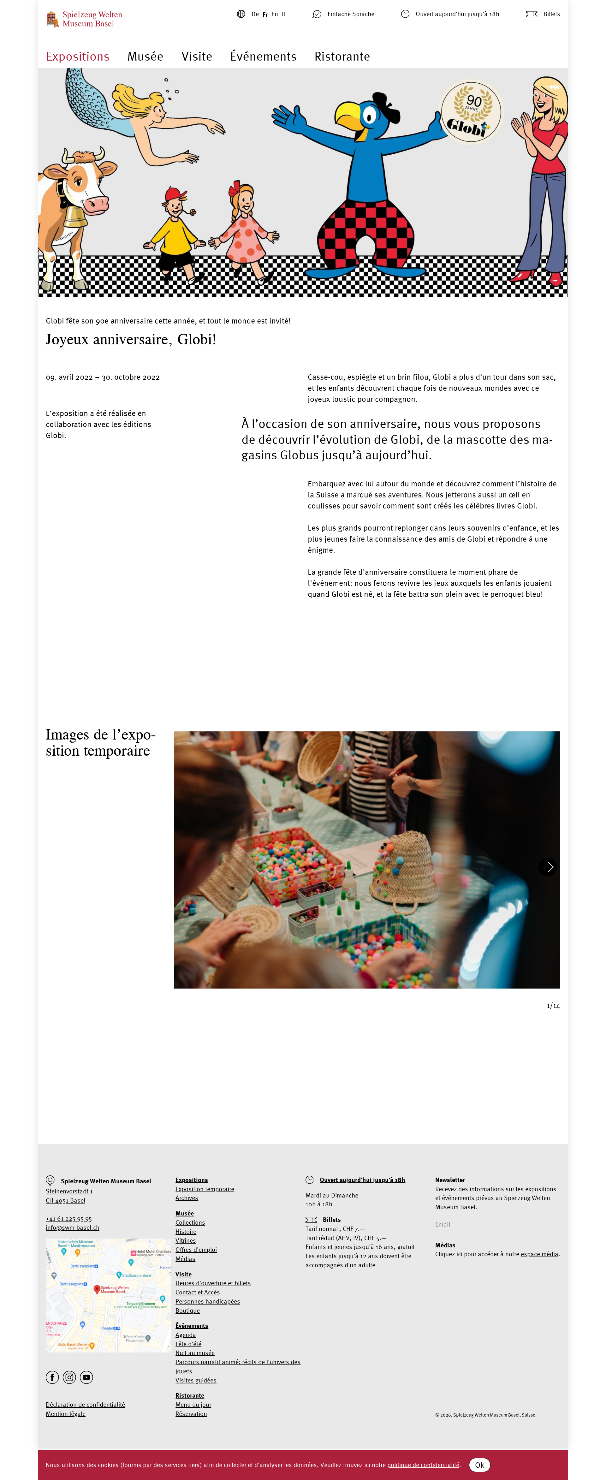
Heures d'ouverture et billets (213, 1283)
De (255, 13)
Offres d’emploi (196, 1249)
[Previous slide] (186, 868)
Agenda (185, 1334)
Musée (145, 56)
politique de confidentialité (423, 1464)
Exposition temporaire (204, 1188)
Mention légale (66, 1413)
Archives (186, 1197)
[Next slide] (547, 868)
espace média (539, 1253)
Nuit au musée (195, 1352)
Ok (479, 1464)
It (283, 13)
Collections (190, 1222)
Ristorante (342, 56)
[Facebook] (52, 1377)
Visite (196, 56)
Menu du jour (193, 1404)
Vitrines (185, 1240)
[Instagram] (69, 1377)
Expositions (78, 56)
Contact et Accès (197, 1292)
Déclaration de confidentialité (85, 1404)
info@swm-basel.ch (72, 1227)
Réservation (191, 1413)
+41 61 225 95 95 (69, 1218)
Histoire (185, 1231)
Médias (185, 1258)
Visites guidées (196, 1380)
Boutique (187, 1310)
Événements (263, 56)
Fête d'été (188, 1343)
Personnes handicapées (207, 1301)
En (274, 13)
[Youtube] (86, 1377)
